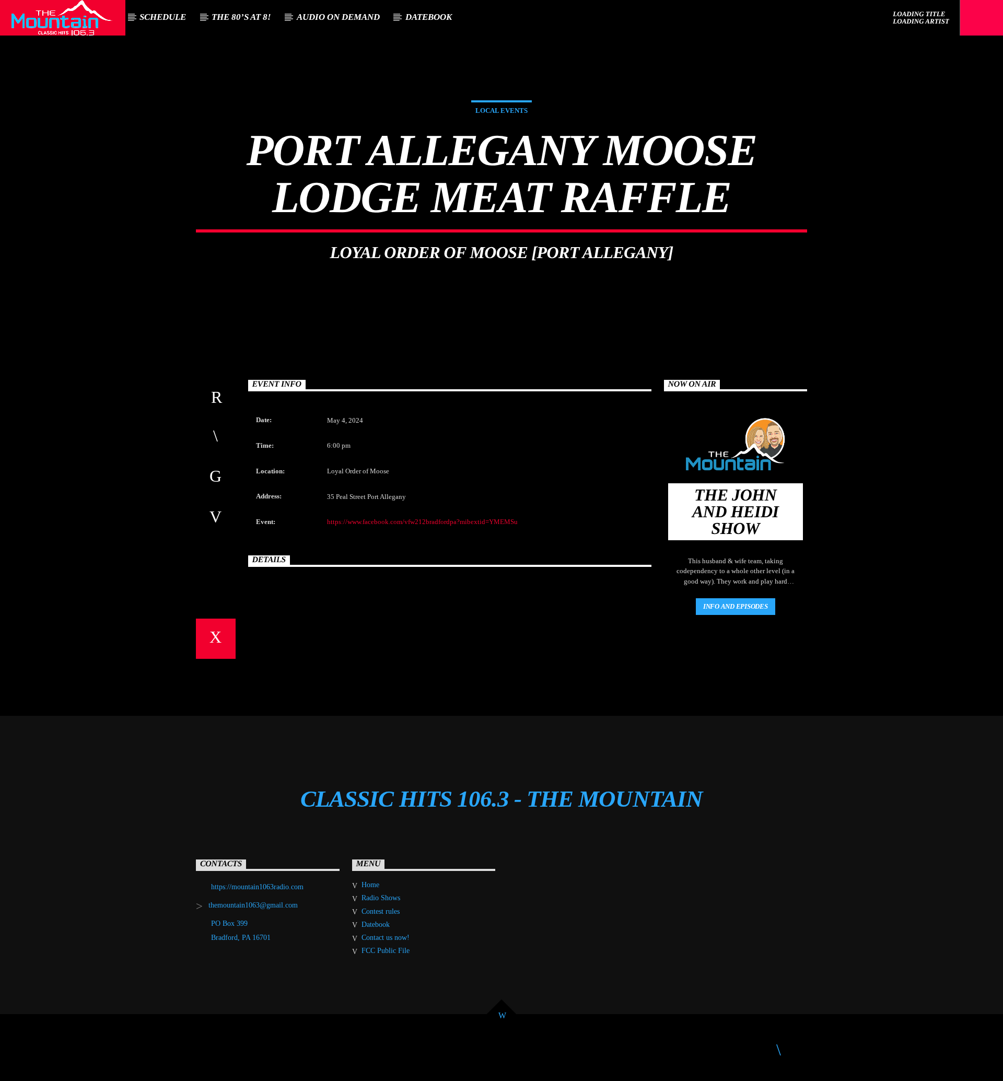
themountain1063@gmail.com (253, 905)
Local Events (501, 110)
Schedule (162, 17)
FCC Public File (385, 951)
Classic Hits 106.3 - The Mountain (501, 799)
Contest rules (380, 911)
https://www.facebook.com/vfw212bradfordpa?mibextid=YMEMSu (422, 522)
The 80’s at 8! (241, 17)
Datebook (428, 17)
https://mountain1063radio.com (257, 887)
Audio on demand (338, 17)
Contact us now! (385, 937)
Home (370, 885)
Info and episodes (735, 606)
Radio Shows (380, 898)
